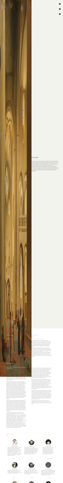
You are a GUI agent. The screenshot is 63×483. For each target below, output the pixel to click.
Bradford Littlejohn (18, 414)
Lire (40, 3)
